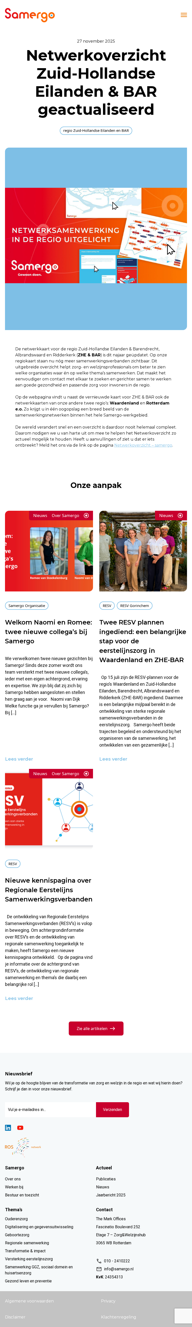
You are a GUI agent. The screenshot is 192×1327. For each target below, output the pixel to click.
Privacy (108, 1301)
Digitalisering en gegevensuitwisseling (39, 1226)
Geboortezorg (17, 1235)
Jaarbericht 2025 (111, 1195)
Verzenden (112, 1109)
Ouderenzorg (16, 1218)
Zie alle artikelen (92, 1028)
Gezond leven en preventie (28, 1281)
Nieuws (102, 1187)
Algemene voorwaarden (29, 1301)
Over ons (13, 1179)
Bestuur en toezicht (22, 1195)
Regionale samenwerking (27, 1243)
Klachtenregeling (118, 1317)
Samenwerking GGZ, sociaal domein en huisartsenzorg (39, 1270)
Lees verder (19, 759)
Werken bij (14, 1187)
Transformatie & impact (25, 1251)
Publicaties (106, 1179)
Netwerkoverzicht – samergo (143, 445)
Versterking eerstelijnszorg (29, 1259)
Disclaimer (15, 1317)
